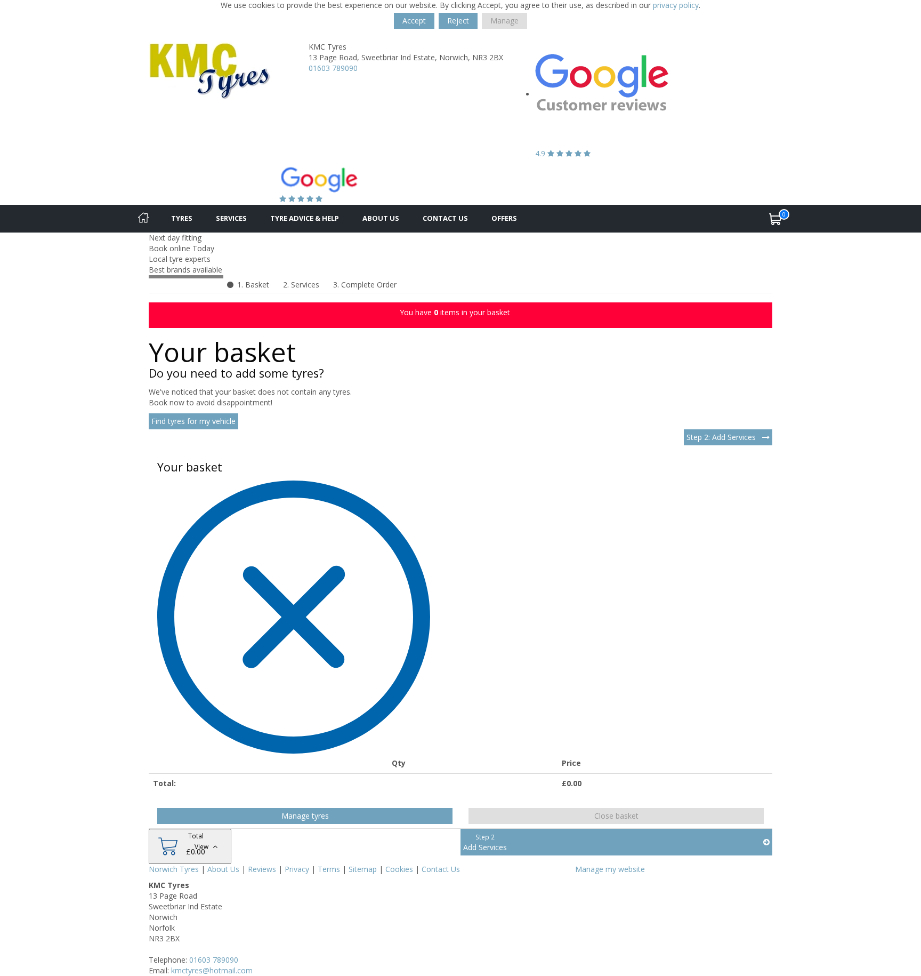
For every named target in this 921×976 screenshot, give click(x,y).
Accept (414, 20)
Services (231, 218)
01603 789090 (333, 68)
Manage (504, 20)
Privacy (297, 869)
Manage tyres (305, 816)
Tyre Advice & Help (304, 218)
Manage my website (610, 869)
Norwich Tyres (174, 869)
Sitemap (363, 869)
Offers (504, 218)
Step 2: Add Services (722, 437)
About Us (380, 218)
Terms (329, 869)
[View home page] (210, 70)
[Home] (143, 219)
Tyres (181, 218)
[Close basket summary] (293, 616)
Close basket (616, 816)
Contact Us (445, 218)
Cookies (399, 869)
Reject (458, 20)
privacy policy (676, 5)
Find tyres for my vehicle (193, 421)
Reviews (262, 869)
